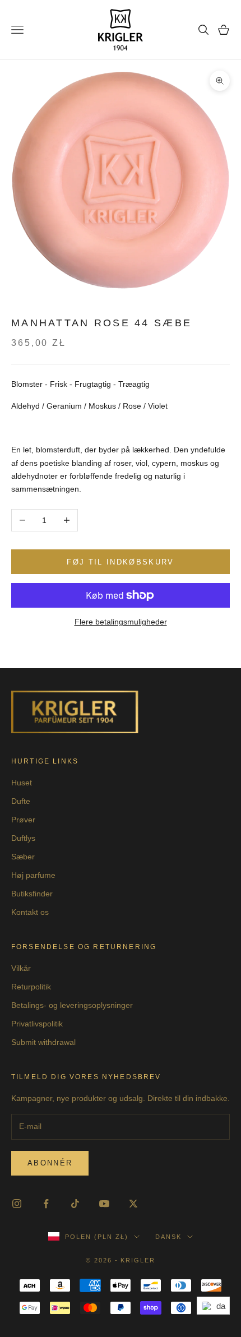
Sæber (23, 856)
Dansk (168, 1236)
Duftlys (23, 838)
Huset (21, 782)
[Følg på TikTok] (75, 1203)
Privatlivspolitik (37, 1023)
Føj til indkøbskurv (120, 562)
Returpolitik (31, 986)
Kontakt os (30, 912)
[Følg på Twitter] (133, 1203)
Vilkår (21, 968)
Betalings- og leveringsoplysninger (72, 1005)
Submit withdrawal (43, 1042)
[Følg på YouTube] (104, 1203)
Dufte (20, 801)
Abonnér (49, 1163)
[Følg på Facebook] (46, 1203)
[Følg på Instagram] (16, 1203)
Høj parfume (33, 875)
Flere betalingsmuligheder (121, 621)
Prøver (23, 819)
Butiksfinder (32, 893)
